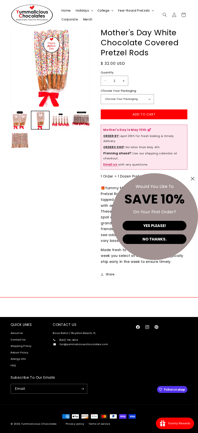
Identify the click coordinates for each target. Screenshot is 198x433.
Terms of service (99, 423)
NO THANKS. (154, 239)
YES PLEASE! (154, 225)
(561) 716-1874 (68, 340)
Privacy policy (75, 423)
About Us (17, 333)
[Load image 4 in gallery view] (81, 120)
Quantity (107, 72)
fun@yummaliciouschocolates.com (83, 344)
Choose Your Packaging (118, 91)
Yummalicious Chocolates (39, 423)
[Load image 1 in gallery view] (20, 120)
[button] (84, 10)
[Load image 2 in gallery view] (40, 120)
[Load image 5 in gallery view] (20, 140)
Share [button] (110, 274)
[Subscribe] (82, 389)
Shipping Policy (21, 346)
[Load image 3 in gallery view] (60, 120)
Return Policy (19, 352)
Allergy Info (18, 359)
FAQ (13, 365)
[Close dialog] (192, 178)
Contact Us (18, 339)
